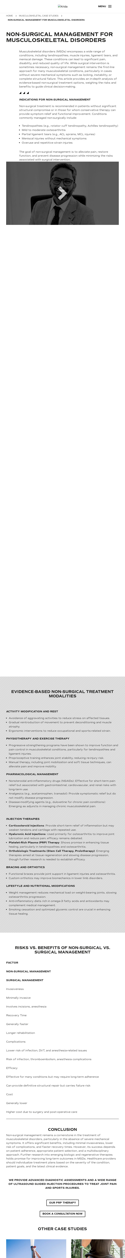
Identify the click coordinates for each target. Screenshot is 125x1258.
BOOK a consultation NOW (62, 1213)
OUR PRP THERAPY (62, 1202)
